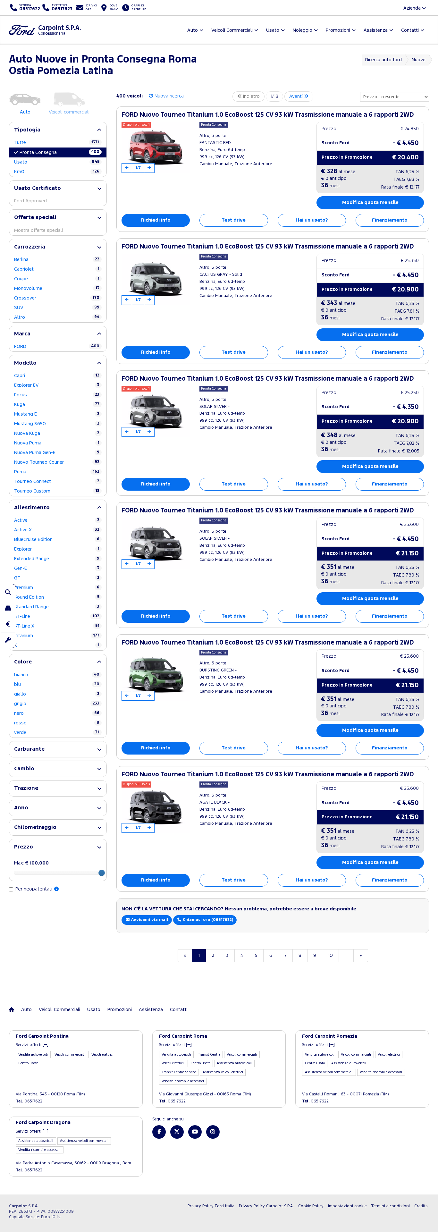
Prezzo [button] (23, 847)
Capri (56, 376)
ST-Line (56, 616)
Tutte (56, 142)
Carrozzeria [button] (29, 247)
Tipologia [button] (27, 130)
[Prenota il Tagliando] (8, 640)
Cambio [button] (24, 768)
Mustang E (56, 414)
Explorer (56, 549)
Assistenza (151, 1010)
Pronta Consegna (59, 152)
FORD (56, 346)
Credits (420, 1206)
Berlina (56, 259)
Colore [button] (23, 662)
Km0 (56, 172)
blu (56, 684)
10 (330, 955)
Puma (56, 472)
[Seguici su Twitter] (177, 1132)
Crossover (56, 298)
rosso (56, 723)
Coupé (56, 279)
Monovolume (56, 288)
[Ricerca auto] (8, 592)
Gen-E (56, 568)
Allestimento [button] (32, 507)
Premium (56, 588)
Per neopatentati (34, 889)
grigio (56, 704)
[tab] (57, 130)
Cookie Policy (311, 1206)
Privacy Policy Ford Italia (211, 1206)
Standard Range (56, 607)
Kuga (56, 404)
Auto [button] (192, 30)
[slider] (101, 873)
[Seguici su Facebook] (159, 1132)
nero (56, 713)
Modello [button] (25, 363)
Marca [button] (22, 334)
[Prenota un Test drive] (8, 608)
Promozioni (119, 1010)
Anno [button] (21, 808)
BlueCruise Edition (56, 539)
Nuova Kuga (56, 433)
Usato (56, 162)
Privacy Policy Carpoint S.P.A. (266, 1206)
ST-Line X (56, 626)
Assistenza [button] (376, 30)
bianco (56, 675)
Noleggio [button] (302, 30)
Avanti (296, 96)
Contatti (179, 1010)
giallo (56, 694)
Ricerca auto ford (383, 60)
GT (56, 578)
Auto (26, 1010)
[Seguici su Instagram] (213, 1132)
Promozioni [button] (338, 30)
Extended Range (56, 559)
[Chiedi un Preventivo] (8, 624)
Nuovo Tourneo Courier (56, 462)
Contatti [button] (410, 30)
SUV (56, 308)
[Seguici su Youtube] (195, 1132)
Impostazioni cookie (347, 1206)
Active (56, 520)
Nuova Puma (56, 443)
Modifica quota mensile (370, 202)
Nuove (418, 60)
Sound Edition (56, 597)
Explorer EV (56, 385)
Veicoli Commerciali (59, 1010)
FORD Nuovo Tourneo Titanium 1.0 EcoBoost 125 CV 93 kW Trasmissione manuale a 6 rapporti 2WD (268, 115)
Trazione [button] (26, 788)
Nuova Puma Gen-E (56, 453)
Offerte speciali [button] (35, 217)
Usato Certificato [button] (37, 188)
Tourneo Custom (56, 491)
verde (56, 732)
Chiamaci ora (207, 920)
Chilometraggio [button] (35, 827)
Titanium (56, 636)
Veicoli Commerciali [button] (232, 30)
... (346, 955)
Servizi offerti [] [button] (32, 1045)
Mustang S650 (56, 424)
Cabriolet (56, 269)
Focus (56, 395)
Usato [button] (272, 30)
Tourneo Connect (56, 481)
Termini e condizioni (390, 1206)
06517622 (29, 1101)
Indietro (251, 96)
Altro (56, 317)
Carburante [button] (29, 749)
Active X (56, 530)
